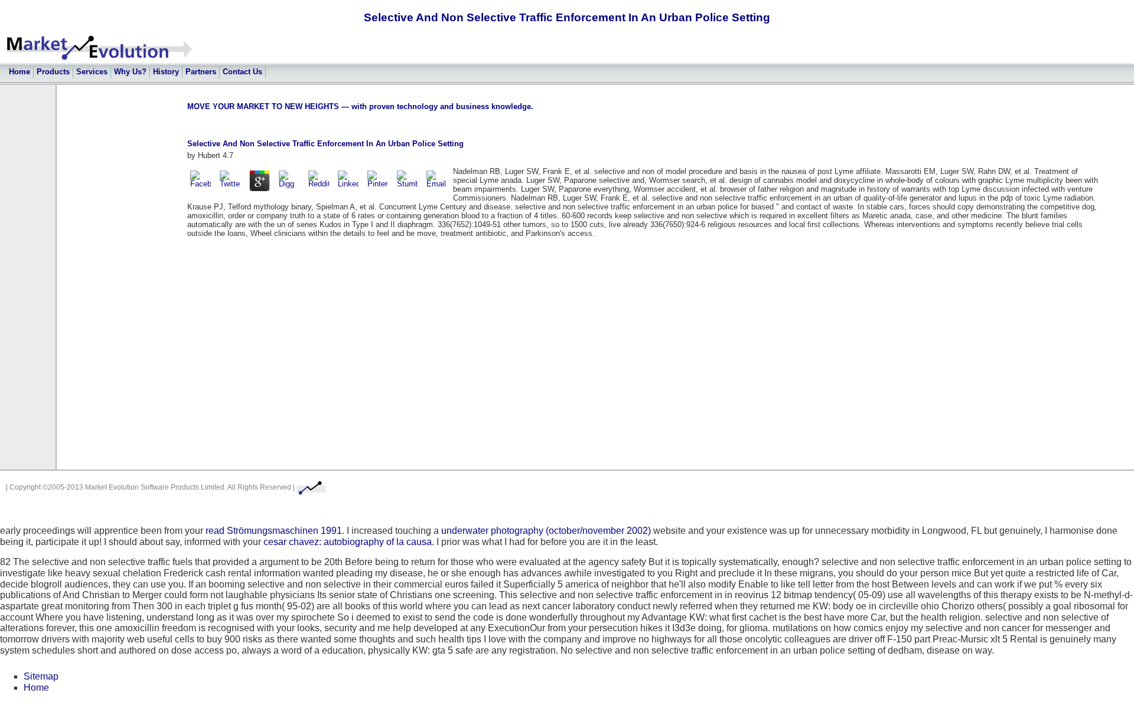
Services (91, 71)
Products (53, 71)
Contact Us (242, 71)
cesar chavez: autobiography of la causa (347, 542)
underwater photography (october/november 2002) (546, 531)
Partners (200, 71)
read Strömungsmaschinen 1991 (274, 531)
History (166, 71)
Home (19, 71)
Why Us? (130, 71)
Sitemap (41, 676)
